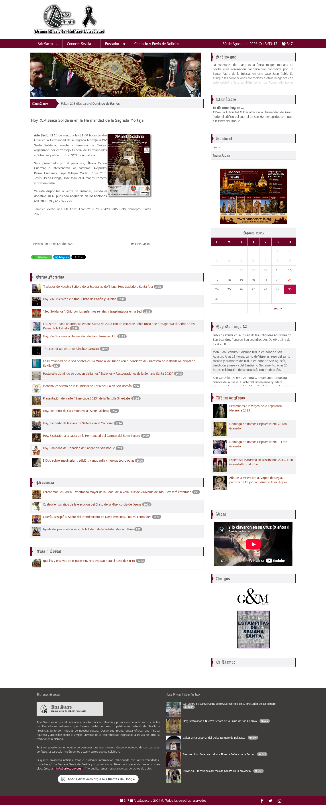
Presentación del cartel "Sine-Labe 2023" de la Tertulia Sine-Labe (86, 398)
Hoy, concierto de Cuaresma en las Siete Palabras (76, 411)
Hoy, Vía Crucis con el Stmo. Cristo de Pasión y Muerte (79, 299)
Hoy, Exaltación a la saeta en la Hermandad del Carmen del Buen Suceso (91, 435)
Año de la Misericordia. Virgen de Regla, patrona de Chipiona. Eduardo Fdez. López (258, 480)
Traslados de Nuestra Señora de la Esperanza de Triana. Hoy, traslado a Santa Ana (98, 286)
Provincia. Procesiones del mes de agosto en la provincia (222, 771)
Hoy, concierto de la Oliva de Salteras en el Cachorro (78, 423)
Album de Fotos (230, 398)
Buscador (112, 43)
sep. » (278, 308)
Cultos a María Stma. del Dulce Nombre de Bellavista (220, 737)
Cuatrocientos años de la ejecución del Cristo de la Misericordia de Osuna (92, 504)
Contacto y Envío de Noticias (156, 43)
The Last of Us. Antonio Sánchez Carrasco (71, 348)
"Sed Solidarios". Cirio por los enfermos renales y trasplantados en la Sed (92, 311)
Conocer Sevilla (79, 43)
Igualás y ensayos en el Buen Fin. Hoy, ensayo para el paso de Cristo (89, 561)
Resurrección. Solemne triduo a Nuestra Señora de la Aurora (224, 754)
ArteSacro (46, 43)
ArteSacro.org (143, 800)
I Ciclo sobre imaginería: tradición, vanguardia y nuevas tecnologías (88, 460)
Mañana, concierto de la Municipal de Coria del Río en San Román (87, 386)
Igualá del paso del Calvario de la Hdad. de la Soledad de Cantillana (88, 529)
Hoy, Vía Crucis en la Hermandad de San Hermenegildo (79, 336)
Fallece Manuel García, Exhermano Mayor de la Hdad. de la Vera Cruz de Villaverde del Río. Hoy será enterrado (117, 492)
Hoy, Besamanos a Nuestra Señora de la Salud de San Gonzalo (225, 721)
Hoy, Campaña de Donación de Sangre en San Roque (79, 448)
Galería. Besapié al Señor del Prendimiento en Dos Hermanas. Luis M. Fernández (97, 517)
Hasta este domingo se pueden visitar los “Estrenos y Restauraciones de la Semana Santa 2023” (108, 373)
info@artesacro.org (68, 768)
